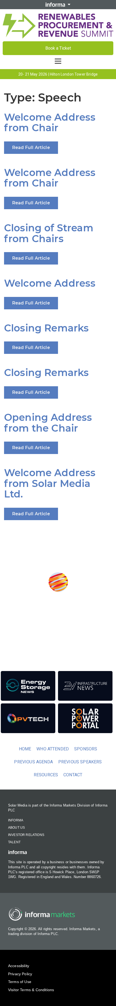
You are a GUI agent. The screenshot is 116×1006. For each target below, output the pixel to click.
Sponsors (85, 748)
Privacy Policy (20, 974)
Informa (15, 820)
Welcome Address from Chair (49, 122)
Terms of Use (19, 982)
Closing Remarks (46, 328)
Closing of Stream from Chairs (48, 233)
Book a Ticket (58, 48)
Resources (46, 774)
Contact (72, 774)
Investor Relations (26, 835)
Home (25, 748)
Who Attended (52, 748)
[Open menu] (58, 61)
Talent (14, 842)
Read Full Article (31, 147)
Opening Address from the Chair (48, 422)
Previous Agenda (33, 761)
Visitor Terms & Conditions (31, 990)
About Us (16, 827)
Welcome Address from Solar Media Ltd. (49, 483)
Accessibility (18, 966)
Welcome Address (49, 283)
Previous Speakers (80, 761)
